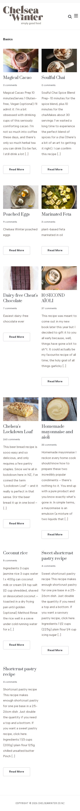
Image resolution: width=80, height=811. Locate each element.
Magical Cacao (17, 77)
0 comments (10, 85)
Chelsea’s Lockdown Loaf (18, 429)
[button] (76, 15)
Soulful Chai (53, 77)
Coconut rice (15, 553)
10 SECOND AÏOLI (53, 298)
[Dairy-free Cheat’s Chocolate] (20, 269)
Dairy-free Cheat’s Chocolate (20, 298)
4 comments (49, 566)
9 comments (10, 221)
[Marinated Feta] (59, 188)
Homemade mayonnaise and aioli (57, 432)
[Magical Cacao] (20, 51)
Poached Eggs (16, 214)
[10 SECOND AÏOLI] (59, 269)
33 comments (49, 444)
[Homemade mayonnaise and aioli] (59, 400)
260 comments (11, 439)
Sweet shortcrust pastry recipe (57, 555)
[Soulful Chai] (59, 51)
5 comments (10, 560)
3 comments (48, 221)
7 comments (10, 308)
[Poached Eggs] (20, 188)
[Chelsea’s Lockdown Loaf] (20, 400)
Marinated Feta (56, 214)
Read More (16, 169)
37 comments (49, 308)
